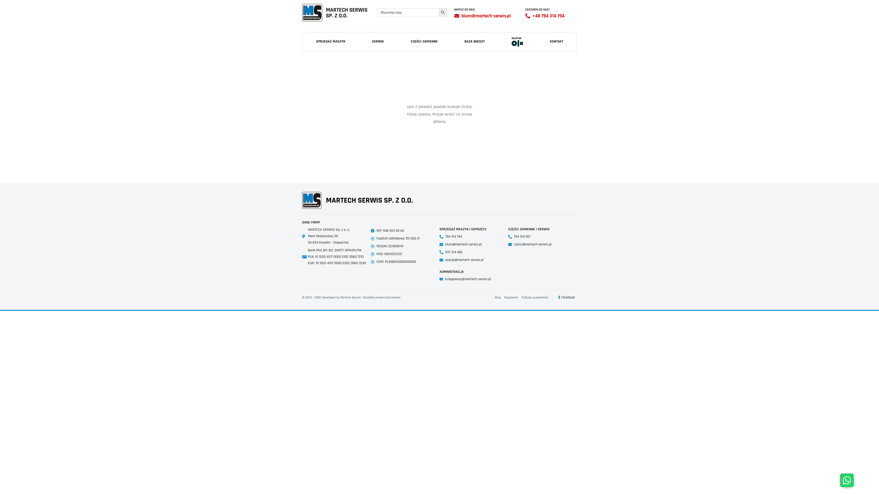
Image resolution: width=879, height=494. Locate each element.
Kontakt (556, 41)
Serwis (378, 41)
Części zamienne (424, 41)
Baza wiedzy (474, 41)
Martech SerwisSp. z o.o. (346, 12)
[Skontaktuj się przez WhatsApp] (847, 480)
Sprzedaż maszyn (330, 41)
